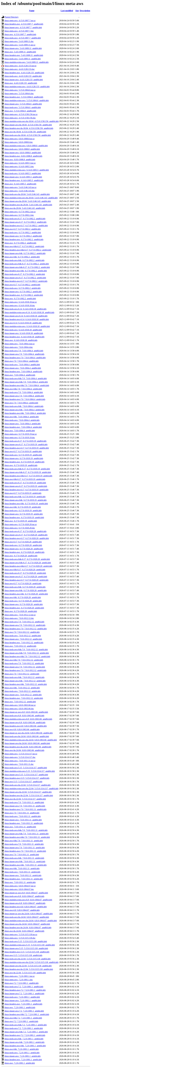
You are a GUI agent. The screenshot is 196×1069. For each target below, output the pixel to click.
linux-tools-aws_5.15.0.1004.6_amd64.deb (23, 107)
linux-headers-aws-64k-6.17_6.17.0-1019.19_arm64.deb (28, 476)
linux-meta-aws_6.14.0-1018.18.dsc (20, 305)
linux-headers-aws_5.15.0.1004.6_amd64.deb (24, 97)
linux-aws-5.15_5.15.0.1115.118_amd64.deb (23, 955)
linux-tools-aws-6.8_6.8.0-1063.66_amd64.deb (24, 715)
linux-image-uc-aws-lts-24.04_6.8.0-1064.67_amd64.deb (29, 913)
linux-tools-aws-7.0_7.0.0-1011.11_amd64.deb (24, 802)
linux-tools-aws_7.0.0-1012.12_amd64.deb (23, 635)
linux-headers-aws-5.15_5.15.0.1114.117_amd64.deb (27, 778)
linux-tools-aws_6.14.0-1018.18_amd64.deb (23, 330)
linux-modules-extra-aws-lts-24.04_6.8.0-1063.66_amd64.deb (31, 740)
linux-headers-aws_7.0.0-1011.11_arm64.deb (24, 879)
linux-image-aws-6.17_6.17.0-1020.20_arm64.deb (26, 576)
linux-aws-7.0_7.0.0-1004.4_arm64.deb (21, 403)
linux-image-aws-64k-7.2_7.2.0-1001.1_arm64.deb (26, 1032)
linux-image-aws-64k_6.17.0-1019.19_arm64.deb (26, 500)
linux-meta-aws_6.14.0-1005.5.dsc (19, 166)
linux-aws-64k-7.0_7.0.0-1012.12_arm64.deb (24, 660)
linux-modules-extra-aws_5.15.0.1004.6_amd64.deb (27, 100)
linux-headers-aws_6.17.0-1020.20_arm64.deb (24, 608)
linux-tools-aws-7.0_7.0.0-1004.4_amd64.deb (24, 351)
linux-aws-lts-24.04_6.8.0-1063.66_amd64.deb (24, 750)
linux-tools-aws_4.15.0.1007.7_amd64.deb (23, 38)
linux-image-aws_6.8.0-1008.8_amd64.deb (23, 152)
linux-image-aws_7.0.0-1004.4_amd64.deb (23, 368)
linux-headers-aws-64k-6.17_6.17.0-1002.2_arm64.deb (28, 250)
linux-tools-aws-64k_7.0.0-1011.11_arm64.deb (24, 858)
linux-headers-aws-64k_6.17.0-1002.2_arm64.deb (26, 271)
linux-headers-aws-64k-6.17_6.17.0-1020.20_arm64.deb (28, 566)
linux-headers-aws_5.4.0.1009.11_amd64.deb (24, 55)
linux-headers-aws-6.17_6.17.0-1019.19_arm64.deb (26, 490)
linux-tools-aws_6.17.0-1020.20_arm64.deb (23, 601)
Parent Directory (12, 17)
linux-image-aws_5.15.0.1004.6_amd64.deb (23, 104)
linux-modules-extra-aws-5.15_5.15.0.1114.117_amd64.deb (30, 771)
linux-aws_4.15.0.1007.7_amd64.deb (20, 34)
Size (77, 10)
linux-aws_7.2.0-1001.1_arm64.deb (20, 1063)
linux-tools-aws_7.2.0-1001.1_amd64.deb (22, 997)
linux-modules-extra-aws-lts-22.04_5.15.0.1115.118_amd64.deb (31, 962)
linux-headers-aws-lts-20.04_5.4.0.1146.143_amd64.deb (28, 205)
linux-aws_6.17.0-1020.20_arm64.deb (21, 611)
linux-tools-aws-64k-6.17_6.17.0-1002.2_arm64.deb (27, 264)
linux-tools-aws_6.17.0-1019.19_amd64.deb (23, 455)
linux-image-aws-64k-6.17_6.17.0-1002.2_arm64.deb (27, 267)
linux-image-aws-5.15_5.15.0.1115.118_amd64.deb (26, 948)
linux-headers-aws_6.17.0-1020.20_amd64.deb (24, 552)
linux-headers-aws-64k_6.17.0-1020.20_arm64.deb (26, 594)
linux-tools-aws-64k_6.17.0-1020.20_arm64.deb (25, 587)
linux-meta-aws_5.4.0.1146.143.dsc (20, 191)
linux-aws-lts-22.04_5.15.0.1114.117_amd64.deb (25, 799)
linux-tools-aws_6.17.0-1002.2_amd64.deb (23, 232)
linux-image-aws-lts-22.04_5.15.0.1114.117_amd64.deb (28, 792)
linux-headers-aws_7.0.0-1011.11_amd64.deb (24, 823)
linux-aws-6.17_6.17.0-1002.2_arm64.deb (22, 284)
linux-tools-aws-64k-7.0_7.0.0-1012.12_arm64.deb (26, 649)
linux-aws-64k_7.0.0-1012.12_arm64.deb (22, 688)
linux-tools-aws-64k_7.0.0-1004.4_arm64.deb (24, 406)
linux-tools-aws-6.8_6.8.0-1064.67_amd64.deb (24, 896)
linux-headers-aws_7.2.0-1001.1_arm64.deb (23, 1059)
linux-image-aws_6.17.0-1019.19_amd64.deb (24, 458)
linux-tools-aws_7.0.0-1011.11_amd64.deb (23, 816)
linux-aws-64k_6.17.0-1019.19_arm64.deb (23, 507)
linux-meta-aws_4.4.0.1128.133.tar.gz (20, 66)
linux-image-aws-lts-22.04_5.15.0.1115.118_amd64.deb (28, 966)
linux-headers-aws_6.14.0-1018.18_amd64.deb (24, 337)
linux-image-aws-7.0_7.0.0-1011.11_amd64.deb (25, 806)
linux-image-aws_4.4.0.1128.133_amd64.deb (24, 79)
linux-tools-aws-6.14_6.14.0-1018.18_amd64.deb (25, 309)
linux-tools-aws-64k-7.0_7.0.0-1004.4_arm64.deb (26, 378)
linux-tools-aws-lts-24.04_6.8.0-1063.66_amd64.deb (27, 736)
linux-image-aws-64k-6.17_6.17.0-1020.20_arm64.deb (28, 562)
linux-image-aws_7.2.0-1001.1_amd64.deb (23, 1000)
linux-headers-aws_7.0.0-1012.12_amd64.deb (24, 642)
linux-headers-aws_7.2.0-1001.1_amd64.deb (23, 1004)
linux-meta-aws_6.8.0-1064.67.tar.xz (20, 886)
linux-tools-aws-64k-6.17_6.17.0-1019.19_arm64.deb (27, 469)
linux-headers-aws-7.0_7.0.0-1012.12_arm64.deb (25, 670)
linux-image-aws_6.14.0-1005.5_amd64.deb (23, 177)
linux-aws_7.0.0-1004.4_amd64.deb (20, 375)
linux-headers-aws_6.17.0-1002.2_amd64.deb (24, 239)
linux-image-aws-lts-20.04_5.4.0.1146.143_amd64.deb (28, 201)
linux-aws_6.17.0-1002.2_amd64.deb (20, 243)
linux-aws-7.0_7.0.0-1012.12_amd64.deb (22, 632)
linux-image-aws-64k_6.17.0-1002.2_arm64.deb (25, 253)
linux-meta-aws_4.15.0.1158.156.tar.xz (21, 114)
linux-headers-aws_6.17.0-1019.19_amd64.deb (24, 462)
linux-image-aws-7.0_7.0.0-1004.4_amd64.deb (24, 354)
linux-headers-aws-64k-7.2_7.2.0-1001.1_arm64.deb (27, 1014)
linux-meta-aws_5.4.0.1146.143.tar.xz (20, 187)
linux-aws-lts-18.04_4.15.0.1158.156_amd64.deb (25, 132)
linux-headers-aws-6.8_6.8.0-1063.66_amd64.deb (26, 726)
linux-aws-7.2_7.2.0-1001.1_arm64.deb (21, 1021)
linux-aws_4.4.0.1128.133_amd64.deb (21, 83)
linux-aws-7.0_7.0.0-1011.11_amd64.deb (22, 813)
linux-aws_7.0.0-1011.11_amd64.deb (20, 827)
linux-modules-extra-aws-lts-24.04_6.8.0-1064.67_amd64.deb (31, 920)
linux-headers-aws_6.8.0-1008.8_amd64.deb (23, 156)
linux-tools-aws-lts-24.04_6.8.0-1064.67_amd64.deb (27, 917)
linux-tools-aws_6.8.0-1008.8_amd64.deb (22, 149)
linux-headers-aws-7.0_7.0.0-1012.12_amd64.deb (26, 629)
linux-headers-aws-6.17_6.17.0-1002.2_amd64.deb (26, 225)
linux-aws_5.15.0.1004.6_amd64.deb (20, 111)
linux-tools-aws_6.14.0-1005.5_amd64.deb (23, 173)
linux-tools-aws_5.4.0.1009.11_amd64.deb (23, 59)
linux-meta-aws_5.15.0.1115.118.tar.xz (21, 934)
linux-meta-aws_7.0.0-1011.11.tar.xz (20, 761)
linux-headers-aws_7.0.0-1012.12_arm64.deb (24, 698)
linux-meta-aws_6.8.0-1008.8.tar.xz (20, 139)
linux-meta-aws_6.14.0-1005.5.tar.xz (20, 163)
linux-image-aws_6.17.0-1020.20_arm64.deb (24, 604)
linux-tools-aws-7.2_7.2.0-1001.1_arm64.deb (24, 1028)
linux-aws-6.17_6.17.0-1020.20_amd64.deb (23, 542)
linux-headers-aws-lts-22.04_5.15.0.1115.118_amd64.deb (29, 969)
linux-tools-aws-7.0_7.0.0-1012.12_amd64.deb (24, 622)
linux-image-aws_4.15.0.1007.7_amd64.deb (23, 27)
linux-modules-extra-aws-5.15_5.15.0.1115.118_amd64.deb (30, 945)
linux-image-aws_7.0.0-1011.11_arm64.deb (23, 875)
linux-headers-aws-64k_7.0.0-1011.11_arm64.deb (26, 865)
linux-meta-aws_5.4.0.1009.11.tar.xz (20, 45)
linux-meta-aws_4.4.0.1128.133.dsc (20, 69)
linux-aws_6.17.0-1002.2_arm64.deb (20, 298)
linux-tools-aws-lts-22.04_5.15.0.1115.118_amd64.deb (28, 959)
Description (85, 10)
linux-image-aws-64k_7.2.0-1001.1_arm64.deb (24, 1042)
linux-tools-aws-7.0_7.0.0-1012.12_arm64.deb (24, 663)
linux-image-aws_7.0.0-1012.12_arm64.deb (23, 695)
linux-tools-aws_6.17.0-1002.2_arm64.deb (23, 288)
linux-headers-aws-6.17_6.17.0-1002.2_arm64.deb (26, 281)
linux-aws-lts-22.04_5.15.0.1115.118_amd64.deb (25, 973)
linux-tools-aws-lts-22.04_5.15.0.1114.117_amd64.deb (28, 785)
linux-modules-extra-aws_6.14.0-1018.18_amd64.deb (27, 326)
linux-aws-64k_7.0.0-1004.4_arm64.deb (22, 417)
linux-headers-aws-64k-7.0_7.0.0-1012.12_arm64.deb (27, 656)
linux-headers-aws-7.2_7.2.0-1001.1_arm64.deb (25, 1035)
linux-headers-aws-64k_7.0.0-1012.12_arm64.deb (26, 684)
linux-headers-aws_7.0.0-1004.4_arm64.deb (23, 427)
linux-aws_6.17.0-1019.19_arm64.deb (21, 521)
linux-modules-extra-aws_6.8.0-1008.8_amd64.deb (26, 145)
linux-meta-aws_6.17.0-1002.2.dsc (19, 215)
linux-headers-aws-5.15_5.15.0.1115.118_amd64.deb (27, 952)
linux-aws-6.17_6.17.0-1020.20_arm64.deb (23, 583)
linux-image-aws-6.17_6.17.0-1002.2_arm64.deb (25, 278)
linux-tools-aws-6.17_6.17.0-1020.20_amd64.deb (25, 531)
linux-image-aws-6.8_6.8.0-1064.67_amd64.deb (25, 903)
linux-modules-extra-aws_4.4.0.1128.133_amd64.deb (27, 86)
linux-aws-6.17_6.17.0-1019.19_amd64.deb (23, 451)
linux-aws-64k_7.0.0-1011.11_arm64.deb (22, 868)
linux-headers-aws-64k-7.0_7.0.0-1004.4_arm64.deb (27, 385)
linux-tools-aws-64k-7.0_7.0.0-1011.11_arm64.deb (26, 830)
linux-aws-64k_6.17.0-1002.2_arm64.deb (22, 257)
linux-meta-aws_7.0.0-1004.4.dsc (19, 347)
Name (31, 10)
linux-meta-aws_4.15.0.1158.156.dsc (20, 118)
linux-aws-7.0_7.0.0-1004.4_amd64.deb (22, 361)
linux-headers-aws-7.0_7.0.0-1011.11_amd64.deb (25, 809)
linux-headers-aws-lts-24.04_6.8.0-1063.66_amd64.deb (28, 747)
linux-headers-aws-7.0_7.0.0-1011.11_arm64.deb (25, 851)
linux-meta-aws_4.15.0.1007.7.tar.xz (20, 20)
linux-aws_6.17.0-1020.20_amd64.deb (21, 556)
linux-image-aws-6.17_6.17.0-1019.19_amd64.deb (26, 444)
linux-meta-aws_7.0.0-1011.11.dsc (19, 764)
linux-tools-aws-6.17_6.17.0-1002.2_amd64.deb (25, 218)
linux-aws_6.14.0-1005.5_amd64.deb (20, 184)
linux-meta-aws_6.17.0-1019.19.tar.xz (21, 434)
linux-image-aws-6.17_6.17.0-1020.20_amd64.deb (26, 535)
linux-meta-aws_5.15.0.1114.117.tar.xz (21, 754)
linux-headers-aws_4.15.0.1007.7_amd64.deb (24, 24)
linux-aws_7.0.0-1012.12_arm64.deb (20, 702)
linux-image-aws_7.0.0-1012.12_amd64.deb (23, 639)
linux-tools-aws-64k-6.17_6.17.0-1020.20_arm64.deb (27, 559)
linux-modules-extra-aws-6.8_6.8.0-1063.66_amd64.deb (28, 719)
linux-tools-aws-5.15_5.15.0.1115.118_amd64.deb (26, 941)
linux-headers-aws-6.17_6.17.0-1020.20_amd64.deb (27, 538)
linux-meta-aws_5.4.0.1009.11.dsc (19, 41)
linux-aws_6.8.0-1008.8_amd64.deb (20, 159)
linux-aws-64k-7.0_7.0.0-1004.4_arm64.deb (23, 389)
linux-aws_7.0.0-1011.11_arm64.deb (20, 882)
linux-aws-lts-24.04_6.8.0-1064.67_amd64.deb (24, 931)
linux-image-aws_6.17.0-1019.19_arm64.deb (24, 514)
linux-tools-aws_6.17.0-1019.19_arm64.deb (23, 510)
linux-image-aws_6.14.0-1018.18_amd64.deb (24, 333)
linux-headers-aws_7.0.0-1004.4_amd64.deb (23, 371)
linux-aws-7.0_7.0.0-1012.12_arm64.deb (22, 674)
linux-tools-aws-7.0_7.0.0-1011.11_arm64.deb (24, 844)
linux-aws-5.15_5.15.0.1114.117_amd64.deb (23, 781)
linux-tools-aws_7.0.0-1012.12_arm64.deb (23, 691)
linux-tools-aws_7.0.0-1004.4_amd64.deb (22, 364)
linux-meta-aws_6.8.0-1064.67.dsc (19, 889)
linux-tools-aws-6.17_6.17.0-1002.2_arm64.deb (25, 274)
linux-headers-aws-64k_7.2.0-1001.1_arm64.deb (25, 1046)
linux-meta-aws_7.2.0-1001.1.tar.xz (20, 976)
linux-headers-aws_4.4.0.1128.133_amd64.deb (24, 73)
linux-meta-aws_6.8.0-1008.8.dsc (19, 142)
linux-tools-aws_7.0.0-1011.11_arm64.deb (22, 872)
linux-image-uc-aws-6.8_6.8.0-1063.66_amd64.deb (26, 712)
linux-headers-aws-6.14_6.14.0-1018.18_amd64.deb (27, 319)
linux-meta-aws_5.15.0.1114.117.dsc (20, 757)
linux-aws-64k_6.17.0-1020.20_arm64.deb (23, 597)
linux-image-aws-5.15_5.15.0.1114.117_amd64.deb (26, 774)
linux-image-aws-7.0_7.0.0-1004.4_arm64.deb (24, 396)
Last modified (67, 10)
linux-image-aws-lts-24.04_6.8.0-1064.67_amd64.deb (27, 924)
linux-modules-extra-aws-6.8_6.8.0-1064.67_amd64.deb (28, 900)
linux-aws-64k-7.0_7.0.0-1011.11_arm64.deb (24, 841)
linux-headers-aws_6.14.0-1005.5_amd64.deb (24, 180)
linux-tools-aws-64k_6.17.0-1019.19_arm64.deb (25, 496)
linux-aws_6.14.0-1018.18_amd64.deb (21, 340)
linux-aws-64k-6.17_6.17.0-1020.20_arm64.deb (25, 569)
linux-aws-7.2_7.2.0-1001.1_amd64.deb (22, 983)
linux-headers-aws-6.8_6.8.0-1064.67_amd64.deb (26, 907)
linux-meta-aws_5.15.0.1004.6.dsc (19, 93)
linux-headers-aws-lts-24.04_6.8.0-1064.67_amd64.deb (28, 927)
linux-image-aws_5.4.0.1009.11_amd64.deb (23, 48)
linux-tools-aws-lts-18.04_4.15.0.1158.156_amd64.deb (28, 135)
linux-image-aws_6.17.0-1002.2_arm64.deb (23, 291)
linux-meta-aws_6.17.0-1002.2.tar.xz (20, 212)
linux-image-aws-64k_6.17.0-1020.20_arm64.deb (26, 590)
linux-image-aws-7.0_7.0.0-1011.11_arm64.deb (25, 847)
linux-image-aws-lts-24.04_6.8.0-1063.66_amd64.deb (27, 743)
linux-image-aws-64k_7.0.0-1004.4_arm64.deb (24, 410)
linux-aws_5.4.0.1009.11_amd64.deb (20, 52)
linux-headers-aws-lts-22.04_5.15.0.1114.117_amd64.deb (29, 795)
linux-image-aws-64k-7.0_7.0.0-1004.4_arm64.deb (26, 382)
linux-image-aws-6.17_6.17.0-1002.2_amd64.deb (25, 222)
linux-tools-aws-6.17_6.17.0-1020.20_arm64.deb (25, 573)
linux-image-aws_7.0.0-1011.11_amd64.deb (23, 820)
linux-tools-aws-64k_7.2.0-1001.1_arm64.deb (24, 1039)
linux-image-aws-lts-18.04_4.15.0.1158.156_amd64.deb (28, 125)
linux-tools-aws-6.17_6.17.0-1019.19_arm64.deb (25, 483)
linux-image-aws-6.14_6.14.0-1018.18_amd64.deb (26, 316)
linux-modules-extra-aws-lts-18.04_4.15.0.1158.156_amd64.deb (32, 121)
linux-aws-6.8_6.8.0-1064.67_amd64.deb (22, 910)
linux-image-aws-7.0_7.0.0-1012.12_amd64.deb (25, 625)
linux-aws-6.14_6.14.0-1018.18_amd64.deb (23, 323)
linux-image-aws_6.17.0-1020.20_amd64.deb (24, 549)
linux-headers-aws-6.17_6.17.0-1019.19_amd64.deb (27, 448)
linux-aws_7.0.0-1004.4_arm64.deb (20, 430)
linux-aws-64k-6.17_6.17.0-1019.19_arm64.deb (25, 479)
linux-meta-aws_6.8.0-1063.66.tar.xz (20, 705)
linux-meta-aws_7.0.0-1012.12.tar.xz (20, 615)
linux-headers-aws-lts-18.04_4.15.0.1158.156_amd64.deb (29, 128)
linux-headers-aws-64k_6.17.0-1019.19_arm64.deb (26, 503)
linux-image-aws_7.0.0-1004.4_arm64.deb (23, 423)
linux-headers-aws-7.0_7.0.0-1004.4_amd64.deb (25, 357)
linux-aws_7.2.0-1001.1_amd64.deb (20, 1007)
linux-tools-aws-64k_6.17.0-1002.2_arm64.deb (24, 260)
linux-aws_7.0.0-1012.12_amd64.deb (20, 646)
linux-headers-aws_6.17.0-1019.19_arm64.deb (24, 517)
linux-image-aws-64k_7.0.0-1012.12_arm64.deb (25, 681)
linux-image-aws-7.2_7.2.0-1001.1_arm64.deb (24, 1011)
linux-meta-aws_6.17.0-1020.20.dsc (20, 528)
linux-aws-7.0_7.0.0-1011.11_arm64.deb (22, 854)
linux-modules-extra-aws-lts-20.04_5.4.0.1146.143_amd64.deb (31, 198)
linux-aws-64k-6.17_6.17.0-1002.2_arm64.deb (24, 246)
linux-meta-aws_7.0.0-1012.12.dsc (19, 618)
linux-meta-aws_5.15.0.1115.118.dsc (20, 938)
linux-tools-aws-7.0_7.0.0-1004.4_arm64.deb (24, 392)
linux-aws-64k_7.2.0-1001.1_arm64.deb (22, 1049)
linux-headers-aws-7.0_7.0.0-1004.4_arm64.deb (25, 399)
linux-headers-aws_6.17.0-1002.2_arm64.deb (24, 295)
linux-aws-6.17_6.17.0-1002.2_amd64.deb (23, 229)
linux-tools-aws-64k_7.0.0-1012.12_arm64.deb (24, 677)
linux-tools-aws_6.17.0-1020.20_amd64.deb (23, 545)
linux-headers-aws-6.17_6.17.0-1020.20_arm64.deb (26, 580)
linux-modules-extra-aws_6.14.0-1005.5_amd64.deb (27, 170)
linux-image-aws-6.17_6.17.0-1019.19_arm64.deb (26, 486)
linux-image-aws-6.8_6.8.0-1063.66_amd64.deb (25, 722)
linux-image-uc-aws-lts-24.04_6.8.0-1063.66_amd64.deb (29, 733)
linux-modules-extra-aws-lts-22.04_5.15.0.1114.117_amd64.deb (31, 788)
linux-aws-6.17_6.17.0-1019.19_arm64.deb (23, 493)
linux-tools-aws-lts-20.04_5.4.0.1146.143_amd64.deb (27, 194)
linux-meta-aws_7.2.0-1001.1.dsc (19, 980)
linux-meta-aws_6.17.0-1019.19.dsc (20, 437)
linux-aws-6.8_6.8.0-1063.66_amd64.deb (22, 729)
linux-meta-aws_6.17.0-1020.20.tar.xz (21, 524)
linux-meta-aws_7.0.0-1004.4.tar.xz (20, 344)
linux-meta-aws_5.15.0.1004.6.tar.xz (20, 90)
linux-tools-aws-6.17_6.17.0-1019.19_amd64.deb (25, 441)
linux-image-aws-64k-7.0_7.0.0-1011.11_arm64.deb (27, 834)
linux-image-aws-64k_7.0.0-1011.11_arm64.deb (25, 861)
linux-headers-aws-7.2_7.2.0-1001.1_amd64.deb (25, 990)
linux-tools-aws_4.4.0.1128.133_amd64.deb (23, 76)
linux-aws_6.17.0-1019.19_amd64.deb (21, 465)
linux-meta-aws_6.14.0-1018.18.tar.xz (21, 302)
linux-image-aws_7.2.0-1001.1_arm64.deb (23, 1056)
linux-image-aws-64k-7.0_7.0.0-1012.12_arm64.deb (27, 653)
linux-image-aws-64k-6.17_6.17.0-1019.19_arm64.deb (28, 472)
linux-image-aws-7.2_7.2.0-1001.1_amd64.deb (24, 993)
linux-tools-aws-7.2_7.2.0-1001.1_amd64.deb (24, 986)
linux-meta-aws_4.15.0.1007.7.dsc (19, 31)
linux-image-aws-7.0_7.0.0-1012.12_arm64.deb (25, 667)
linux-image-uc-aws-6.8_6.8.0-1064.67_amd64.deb (26, 893)
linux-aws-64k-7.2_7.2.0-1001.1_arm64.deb (23, 1018)
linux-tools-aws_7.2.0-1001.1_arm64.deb (22, 1052)
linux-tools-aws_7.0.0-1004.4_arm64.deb (22, 420)
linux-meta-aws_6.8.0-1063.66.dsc (19, 708)
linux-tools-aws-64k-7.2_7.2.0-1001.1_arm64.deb (26, 1025)
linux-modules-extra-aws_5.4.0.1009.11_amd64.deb (27, 62)
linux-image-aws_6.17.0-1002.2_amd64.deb (23, 236)
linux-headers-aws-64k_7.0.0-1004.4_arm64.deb (25, 413)
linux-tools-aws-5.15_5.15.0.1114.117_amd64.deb (26, 768)
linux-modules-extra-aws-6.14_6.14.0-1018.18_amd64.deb (29, 312)
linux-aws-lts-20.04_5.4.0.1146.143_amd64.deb (25, 208)
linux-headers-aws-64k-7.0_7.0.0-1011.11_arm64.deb (27, 837)
